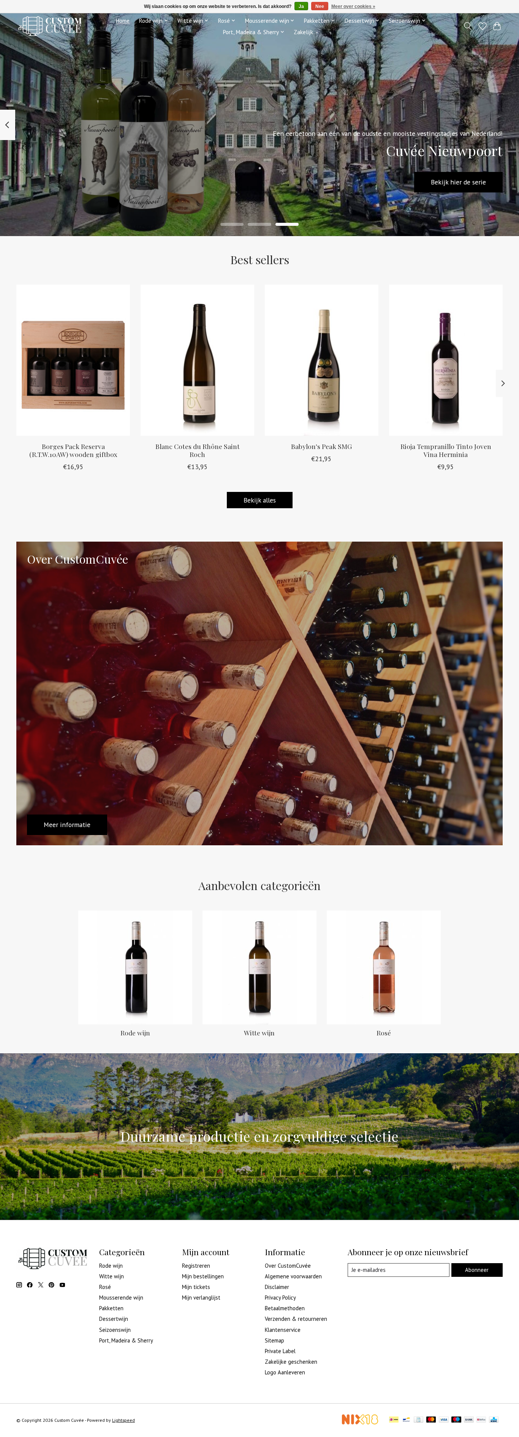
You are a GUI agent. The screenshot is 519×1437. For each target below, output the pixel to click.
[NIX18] (360, 1422)
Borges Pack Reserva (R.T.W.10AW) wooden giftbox (73, 450)
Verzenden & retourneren (296, 1318)
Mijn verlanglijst (201, 1297)
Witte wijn (259, 1032)
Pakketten (111, 1308)
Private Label (280, 1351)
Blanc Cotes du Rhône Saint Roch (197, 450)
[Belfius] (481, 1420)
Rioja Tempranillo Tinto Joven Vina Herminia (445, 450)
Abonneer (477, 1269)
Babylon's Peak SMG (321, 446)
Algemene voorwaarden (293, 1276)
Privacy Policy (280, 1297)
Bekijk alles (260, 500)
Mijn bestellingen (203, 1276)
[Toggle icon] (467, 26)
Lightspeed (123, 1420)
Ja (301, 6)
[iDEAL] (394, 1420)
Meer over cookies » (353, 6)
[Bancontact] (406, 1420)
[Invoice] (418, 1420)
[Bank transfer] (469, 1420)
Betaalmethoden (285, 1308)
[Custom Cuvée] (49, 26)
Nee (319, 6)
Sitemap (274, 1340)
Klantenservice (283, 1329)
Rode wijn (135, 1032)
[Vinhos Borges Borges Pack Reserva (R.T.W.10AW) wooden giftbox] (73, 360)
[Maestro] (456, 1420)
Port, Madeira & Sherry (126, 1340)
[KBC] (493, 1420)
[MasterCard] (431, 1420)
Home (123, 20)
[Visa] (444, 1420)
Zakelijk (303, 32)
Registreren (196, 1265)
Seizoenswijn (115, 1329)
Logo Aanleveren (285, 1372)
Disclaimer (277, 1286)
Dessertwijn (113, 1318)
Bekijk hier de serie (458, 182)
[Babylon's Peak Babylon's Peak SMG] (321, 360)
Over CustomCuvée (288, 1265)
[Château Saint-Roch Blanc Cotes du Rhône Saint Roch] (197, 360)
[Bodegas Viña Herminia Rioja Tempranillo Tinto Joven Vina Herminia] (446, 360)
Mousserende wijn (121, 1297)
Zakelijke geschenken (291, 1361)
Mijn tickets (196, 1286)
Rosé (384, 1032)
